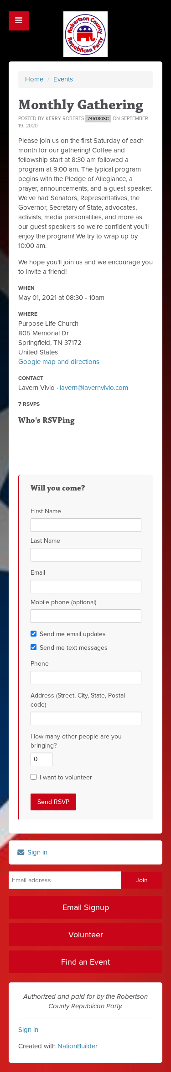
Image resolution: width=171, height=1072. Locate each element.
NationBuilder (77, 1046)
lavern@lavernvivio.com (94, 388)
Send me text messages (74, 648)
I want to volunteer (66, 777)
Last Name (45, 541)
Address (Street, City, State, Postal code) (78, 700)
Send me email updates (73, 634)
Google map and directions (58, 362)
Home (34, 79)
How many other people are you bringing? (76, 741)
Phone (40, 663)
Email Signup (85, 907)
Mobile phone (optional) (63, 602)
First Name (46, 511)
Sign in (36, 852)
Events (63, 79)
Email (38, 572)
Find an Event (85, 962)
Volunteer (85, 935)
